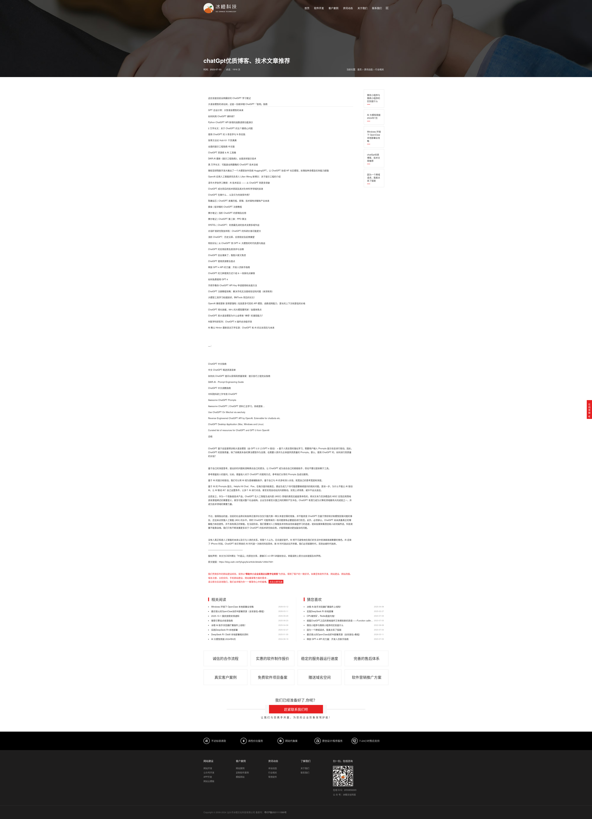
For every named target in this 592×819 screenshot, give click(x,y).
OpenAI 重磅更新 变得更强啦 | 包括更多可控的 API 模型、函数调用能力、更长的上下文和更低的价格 (256, 303)
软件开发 (319, 8)
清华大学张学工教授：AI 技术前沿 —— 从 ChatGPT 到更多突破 (239, 182)
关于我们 (362, 8)
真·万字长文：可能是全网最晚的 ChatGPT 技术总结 (233, 164)
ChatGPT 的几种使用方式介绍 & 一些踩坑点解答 (231, 273)
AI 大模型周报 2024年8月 (223, 639)
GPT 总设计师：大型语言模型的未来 (225, 110)
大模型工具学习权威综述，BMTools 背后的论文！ (232, 297)
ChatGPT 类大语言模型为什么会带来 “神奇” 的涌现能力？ (236, 315)
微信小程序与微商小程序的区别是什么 (373, 98)
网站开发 (208, 768)
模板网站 (240, 776)
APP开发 (208, 776)
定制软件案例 (242, 772)
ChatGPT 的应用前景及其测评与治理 (226, 249)
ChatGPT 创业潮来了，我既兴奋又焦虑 (227, 255)
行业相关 (379, 69)
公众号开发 (209, 772)
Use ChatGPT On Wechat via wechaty (226, 412)
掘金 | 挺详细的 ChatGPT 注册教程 (225, 206)
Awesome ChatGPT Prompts (222, 399)
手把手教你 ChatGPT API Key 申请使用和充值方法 (232, 285)
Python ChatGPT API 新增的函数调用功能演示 (230, 122)
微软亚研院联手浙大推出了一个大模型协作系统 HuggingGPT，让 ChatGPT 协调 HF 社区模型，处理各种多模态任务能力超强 (268, 170)
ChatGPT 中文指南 (217, 363)
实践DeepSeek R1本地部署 (224, 629)
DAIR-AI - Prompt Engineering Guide (226, 381)
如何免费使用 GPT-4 (218, 279)
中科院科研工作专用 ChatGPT (222, 393)
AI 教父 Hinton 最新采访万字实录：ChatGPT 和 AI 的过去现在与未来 (241, 327)
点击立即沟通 (275, 581)
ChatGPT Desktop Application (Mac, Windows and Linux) (236, 424)
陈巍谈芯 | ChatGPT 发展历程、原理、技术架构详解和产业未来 (238, 200)
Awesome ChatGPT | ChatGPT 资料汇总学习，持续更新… (236, 406)
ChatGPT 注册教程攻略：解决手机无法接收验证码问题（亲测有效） (241, 291)
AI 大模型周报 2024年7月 (373, 116)
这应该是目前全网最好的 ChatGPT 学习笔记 (229, 98)
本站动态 (272, 768)
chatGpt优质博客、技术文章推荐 (373, 157)
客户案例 (333, 8)
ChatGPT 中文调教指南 (219, 387)
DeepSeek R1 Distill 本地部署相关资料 (229, 634)
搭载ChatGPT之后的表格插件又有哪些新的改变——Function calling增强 (341, 620)
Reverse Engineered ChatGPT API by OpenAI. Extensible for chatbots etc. (244, 418)
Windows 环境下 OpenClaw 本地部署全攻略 (374, 136)
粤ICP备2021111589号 (275, 812)
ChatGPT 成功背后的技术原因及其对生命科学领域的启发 (235, 188)
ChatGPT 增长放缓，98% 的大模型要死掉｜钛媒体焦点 (235, 309)
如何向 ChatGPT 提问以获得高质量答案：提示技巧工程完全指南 (239, 375)
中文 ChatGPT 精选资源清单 (222, 369)
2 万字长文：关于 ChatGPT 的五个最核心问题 (230, 128)
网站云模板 (209, 781)
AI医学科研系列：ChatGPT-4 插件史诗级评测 (230, 321)
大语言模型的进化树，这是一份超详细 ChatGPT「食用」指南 (237, 104)
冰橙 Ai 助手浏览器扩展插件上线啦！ (229, 625)
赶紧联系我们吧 (296, 709)
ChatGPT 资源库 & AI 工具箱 (222, 152)
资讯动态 (348, 8)
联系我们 (377, 8)
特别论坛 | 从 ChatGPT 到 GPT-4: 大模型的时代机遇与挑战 (236, 243)
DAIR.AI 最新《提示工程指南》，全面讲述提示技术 (232, 158)
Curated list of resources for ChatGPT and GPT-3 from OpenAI (238, 430)
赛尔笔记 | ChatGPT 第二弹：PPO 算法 (227, 218)
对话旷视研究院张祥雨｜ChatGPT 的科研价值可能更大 (234, 230)
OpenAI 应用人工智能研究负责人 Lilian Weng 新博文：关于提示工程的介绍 (244, 176)
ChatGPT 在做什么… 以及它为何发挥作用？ (229, 194)
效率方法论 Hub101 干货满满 (222, 140)
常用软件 (272, 776)
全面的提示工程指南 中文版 (221, 146)
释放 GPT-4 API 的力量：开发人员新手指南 (229, 267)
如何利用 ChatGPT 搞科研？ (222, 116)
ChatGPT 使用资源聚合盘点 (221, 261)
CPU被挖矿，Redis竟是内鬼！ (321, 615)
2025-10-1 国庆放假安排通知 (225, 615)
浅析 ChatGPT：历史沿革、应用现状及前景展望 (231, 236)
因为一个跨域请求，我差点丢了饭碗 (373, 177)
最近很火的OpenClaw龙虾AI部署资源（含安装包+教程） (238, 611)
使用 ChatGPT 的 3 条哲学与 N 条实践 (226, 134)
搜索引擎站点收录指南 (222, 620)
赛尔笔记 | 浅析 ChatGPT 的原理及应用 (227, 212)
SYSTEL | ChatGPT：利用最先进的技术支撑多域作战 (233, 224)
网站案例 (240, 768)
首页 (306, 8)
